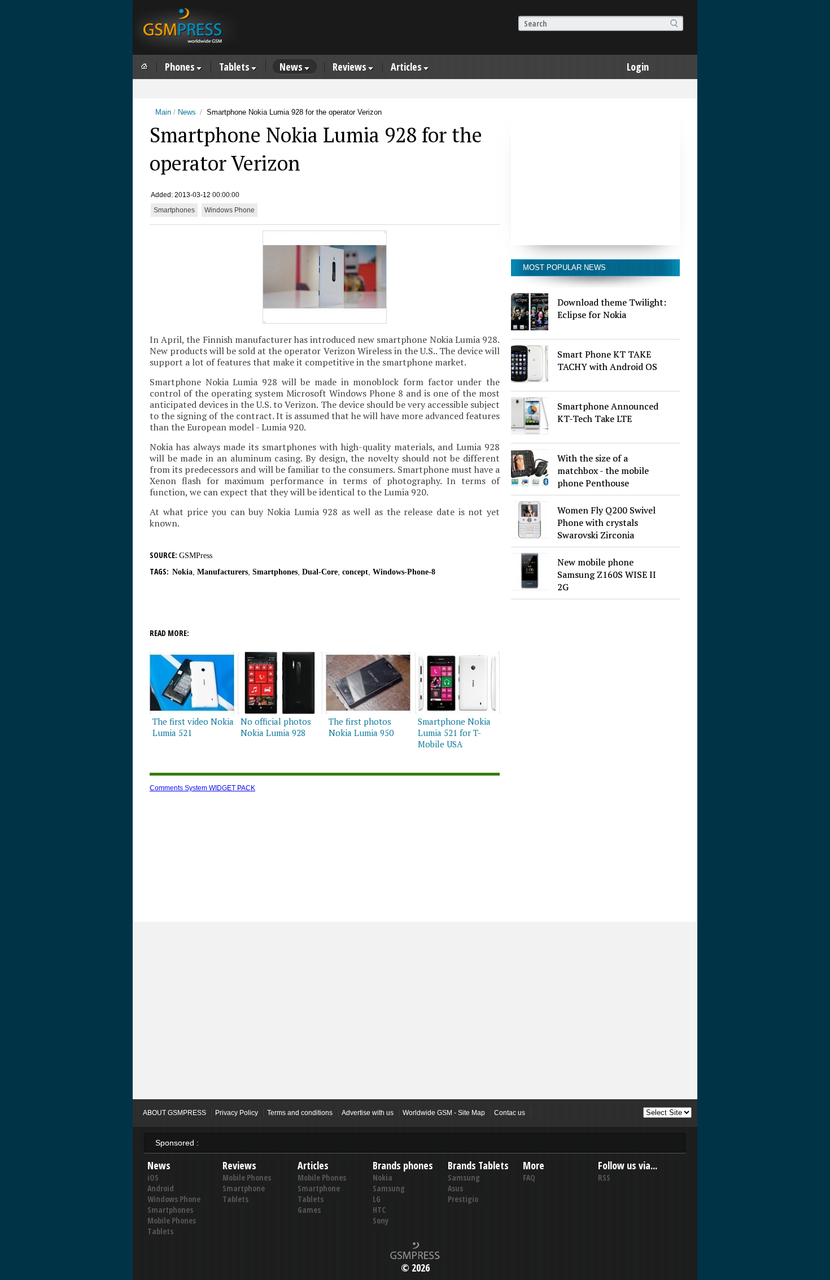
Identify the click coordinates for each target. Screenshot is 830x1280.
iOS (153, 1177)
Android (160, 1188)
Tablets (234, 66)
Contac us (509, 1113)
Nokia (182, 572)
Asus (455, 1188)
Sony (380, 1220)
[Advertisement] (595, 174)
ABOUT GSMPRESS (174, 1113)
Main (163, 112)
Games (309, 1209)
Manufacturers (222, 572)
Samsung (389, 1188)
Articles (406, 66)
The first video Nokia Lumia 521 (193, 727)
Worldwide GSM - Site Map (444, 1113)
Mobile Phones (171, 1220)
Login (638, 66)
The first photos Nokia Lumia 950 (361, 727)
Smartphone (243, 1188)
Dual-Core (320, 572)
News (291, 66)
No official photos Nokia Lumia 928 (276, 727)
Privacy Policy (236, 1113)
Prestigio (463, 1199)
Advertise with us (368, 1113)
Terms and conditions (300, 1113)
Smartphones (174, 210)
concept (355, 572)
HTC (379, 1209)
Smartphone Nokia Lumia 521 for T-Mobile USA (454, 733)
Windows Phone (229, 210)
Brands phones (403, 1165)
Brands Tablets (478, 1165)
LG (377, 1199)
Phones (180, 66)
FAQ (529, 1177)
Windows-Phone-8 (404, 572)
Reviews (349, 66)
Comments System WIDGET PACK (202, 788)
